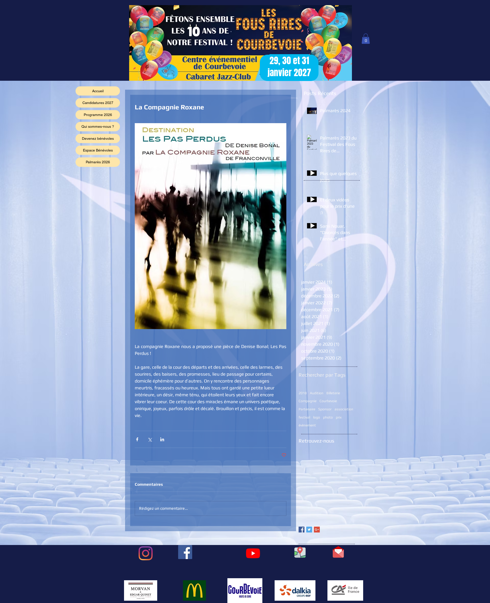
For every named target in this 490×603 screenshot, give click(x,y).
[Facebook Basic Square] (301, 529)
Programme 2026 (98, 115)
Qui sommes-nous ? (97, 126)
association (344, 409)
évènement (307, 425)
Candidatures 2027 (97, 103)
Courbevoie (328, 401)
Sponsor (325, 409)
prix (339, 417)
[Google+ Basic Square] (317, 529)
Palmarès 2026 (98, 162)
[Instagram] (146, 553)
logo (316, 417)
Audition (316, 393)
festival (304, 417)
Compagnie (307, 401)
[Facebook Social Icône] (185, 552)
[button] (365, 38)
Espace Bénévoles (98, 150)
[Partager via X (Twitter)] (149, 439)
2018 (303, 393)
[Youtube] (253, 553)
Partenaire (307, 409)
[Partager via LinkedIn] (162, 439)
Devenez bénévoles (98, 138)
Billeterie (333, 393)
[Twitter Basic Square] (309, 529)
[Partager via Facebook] (137, 439)
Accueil (98, 91)
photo (328, 417)
